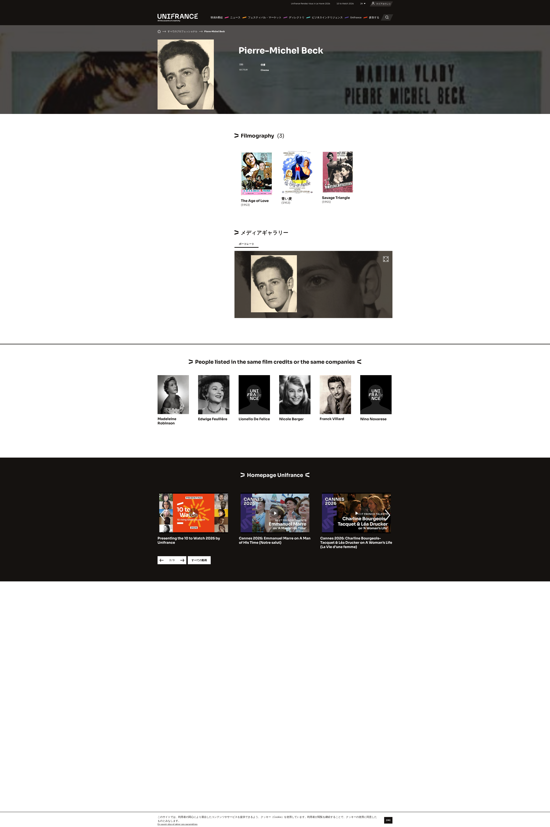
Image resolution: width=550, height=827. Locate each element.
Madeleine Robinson (167, 421)
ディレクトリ (296, 17)
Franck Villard (332, 419)
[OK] (388, 820)
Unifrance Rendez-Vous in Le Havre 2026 (310, 3)
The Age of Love (255, 201)
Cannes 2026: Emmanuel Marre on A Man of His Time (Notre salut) (193, 540)
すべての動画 (199, 560)
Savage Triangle (336, 198)
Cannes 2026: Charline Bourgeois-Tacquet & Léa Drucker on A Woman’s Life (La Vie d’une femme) (275, 542)
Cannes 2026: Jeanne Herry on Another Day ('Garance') (354, 540)
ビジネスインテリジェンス (327, 17)
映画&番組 (217, 17)
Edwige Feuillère (212, 419)
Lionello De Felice (254, 419)
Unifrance (356, 17)
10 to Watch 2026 (345, 3)
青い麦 (286, 199)
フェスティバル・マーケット (264, 17)
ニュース (235, 17)
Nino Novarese (373, 419)
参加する (374, 17)
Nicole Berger (291, 419)
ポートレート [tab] (246, 243)
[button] (386, 259)
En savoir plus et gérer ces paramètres (178, 824)
